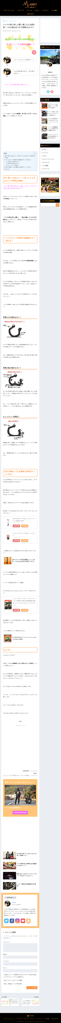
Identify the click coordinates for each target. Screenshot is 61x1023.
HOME (31, 1016)
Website (28, 923)
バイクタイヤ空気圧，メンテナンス (27, 775)
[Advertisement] (20, 137)
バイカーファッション (9, 10)
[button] (34, 153)
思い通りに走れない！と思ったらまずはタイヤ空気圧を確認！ (20, 156)
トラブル (44, 156)
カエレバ (19, 522)
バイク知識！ (54, 10)
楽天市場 (16, 525)
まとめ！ (7, 169)
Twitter (6, 923)
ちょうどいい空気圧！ (13, 165)
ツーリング (29, 10)
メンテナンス (45, 10)
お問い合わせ (30, 14)
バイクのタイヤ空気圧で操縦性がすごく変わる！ (18, 159)
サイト (5, 968)
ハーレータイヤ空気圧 (10, 775)
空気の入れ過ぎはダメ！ (14, 161)
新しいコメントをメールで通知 (13, 980)
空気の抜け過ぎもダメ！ (14, 163)
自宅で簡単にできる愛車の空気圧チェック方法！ (18, 167)
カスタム (37, 10)
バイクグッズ (20, 10)
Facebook (12, 923)
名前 (5, 954)
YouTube (23, 923)
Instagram (17, 923)
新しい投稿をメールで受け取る (13, 984)
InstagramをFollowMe (20, 812)
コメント (6, 942)
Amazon (25, 525)
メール (6, 961)
